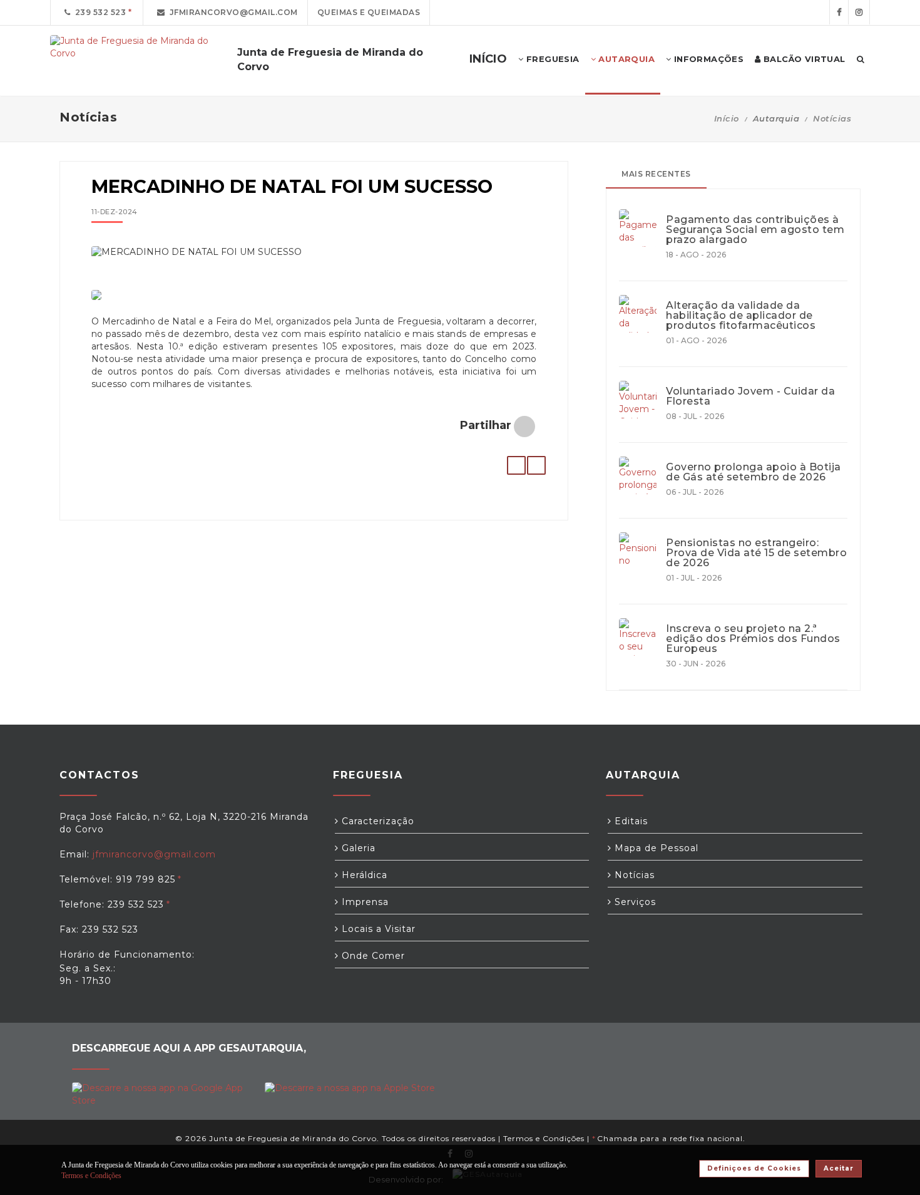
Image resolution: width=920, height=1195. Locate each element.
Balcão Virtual (803, 59)
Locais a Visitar (377, 928)
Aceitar (839, 1168)
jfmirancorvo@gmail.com (231, 12)
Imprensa (364, 902)
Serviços (633, 902)
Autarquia (625, 59)
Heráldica (363, 875)
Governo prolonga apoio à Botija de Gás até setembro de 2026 (753, 472)
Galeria (357, 848)
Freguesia (552, 59)
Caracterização (376, 821)
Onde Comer (372, 955)
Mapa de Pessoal (654, 848)
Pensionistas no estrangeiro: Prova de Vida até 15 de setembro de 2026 (756, 553)
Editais (629, 821)
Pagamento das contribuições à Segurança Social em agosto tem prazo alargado (755, 230)
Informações (707, 59)
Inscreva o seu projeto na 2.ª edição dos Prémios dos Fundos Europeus (753, 639)
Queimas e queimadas (369, 12)
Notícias (832, 118)
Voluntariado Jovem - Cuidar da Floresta (750, 396)
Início (726, 118)
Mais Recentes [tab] (656, 173)
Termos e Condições (544, 1138)
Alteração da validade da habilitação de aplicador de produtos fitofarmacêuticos (740, 316)
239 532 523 (98, 12)
